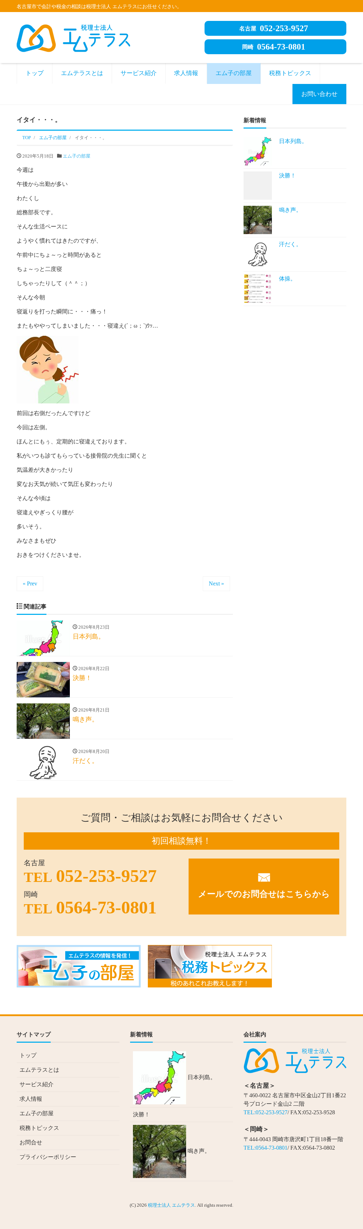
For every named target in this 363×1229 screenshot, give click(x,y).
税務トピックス (290, 73)
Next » (216, 583)
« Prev (30, 583)
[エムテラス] (73, 37)
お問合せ (30, 1142)
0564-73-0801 (273, 46)
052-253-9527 (273, 28)
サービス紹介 (139, 73)
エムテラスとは (82, 73)
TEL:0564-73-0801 (265, 1148)
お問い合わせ (319, 94)
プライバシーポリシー (47, 1157)
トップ (35, 73)
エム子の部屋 (234, 73)
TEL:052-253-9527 (265, 1112)
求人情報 (186, 73)
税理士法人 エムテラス (171, 1205)
